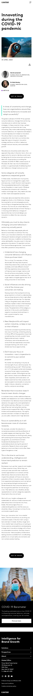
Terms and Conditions (8, 683)
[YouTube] (9, 676)
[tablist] (16, 664)
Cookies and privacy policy (9, 686)
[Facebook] (6, 676)
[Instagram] (3, 676)
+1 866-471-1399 (7, 671)
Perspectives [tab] (6, 652)
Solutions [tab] (5, 648)
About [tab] (4, 656)
